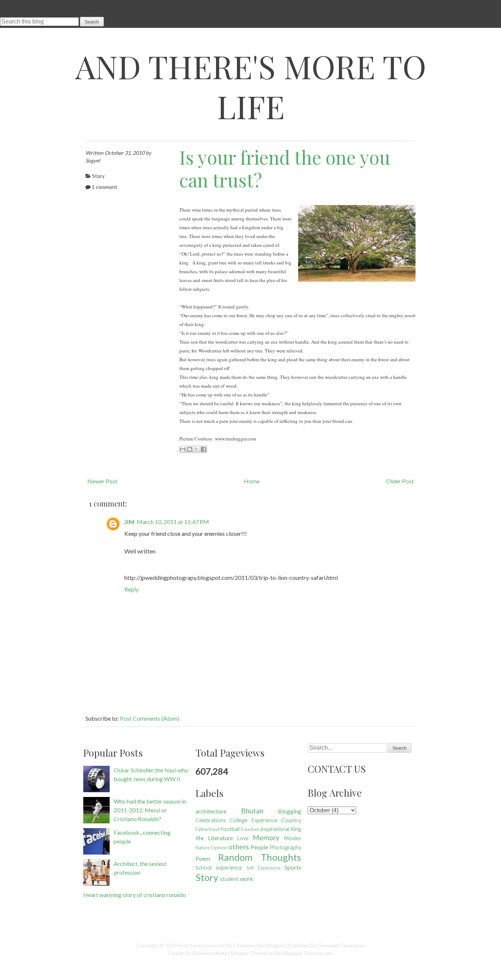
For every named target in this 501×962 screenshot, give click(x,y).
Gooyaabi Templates (341, 945)
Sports (293, 867)
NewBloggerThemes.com (303, 953)
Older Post (400, 481)
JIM (129, 521)
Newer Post (102, 481)
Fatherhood (207, 829)
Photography (285, 847)
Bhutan (252, 810)
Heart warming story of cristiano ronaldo (134, 894)
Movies (292, 838)
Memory (266, 837)
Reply (131, 589)
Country (291, 820)
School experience (218, 867)
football (230, 829)
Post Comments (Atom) (149, 718)
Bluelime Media (210, 953)
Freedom (250, 829)
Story (98, 176)
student (229, 879)
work (246, 878)
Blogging (289, 811)
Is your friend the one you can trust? (284, 169)
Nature (202, 848)
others (238, 846)
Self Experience (263, 868)
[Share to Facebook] (203, 449)
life (199, 837)
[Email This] (182, 449)
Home (252, 481)
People (259, 847)
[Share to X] (196, 449)
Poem (202, 858)
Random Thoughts (259, 857)
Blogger (274, 945)
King (295, 829)
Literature (220, 837)
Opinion (219, 848)
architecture (210, 811)
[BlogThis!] (189, 449)
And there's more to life (250, 86)
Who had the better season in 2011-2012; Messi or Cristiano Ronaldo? (150, 810)
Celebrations (210, 820)
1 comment (104, 187)
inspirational (275, 829)
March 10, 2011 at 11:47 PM (173, 521)
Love (243, 838)
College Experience (253, 820)
